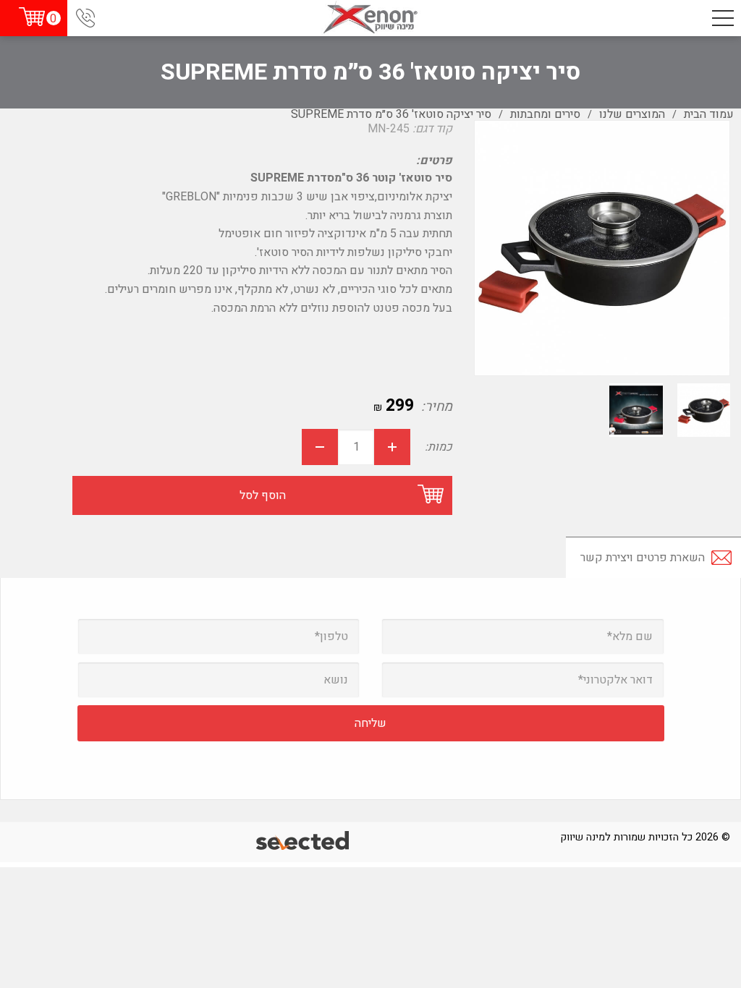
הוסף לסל (263, 495)
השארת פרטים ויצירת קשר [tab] (642, 557)
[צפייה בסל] (31, 17)
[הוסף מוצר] (392, 447)
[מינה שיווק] (370, 18)
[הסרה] (320, 447)
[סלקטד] (303, 842)
